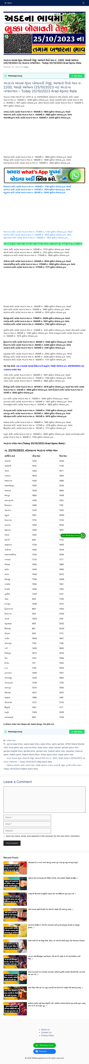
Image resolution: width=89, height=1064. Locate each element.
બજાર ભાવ (11, 740)
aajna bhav (46, 744)
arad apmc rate (16, 747)
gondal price (29, 751)
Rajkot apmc (15, 754)
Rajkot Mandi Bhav (31, 754)
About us (45, 1029)
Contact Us (46, 1032)
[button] (83, 3)
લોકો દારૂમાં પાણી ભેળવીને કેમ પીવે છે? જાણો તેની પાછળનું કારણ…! (50, 909)
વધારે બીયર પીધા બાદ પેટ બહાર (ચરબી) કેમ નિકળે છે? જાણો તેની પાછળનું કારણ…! (55, 988)
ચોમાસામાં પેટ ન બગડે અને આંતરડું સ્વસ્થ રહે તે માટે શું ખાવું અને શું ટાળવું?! (53, 862)
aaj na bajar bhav (15, 744)
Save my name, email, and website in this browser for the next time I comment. (43, 836)
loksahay (70, 751)
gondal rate (41, 751)
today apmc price (49, 754)
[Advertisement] (44, 138)
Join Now (78, 76)
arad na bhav (30, 747)
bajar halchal (55, 747)
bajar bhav (43, 747)
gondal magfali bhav (12, 751)
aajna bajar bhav (31, 744)
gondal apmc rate (70, 747)
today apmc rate (65, 754)
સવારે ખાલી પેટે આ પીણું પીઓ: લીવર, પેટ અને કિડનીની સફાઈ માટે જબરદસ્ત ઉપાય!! (56, 941)
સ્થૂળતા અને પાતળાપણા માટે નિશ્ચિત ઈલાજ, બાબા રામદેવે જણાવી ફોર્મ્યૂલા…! (53, 878)
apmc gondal (58, 744)
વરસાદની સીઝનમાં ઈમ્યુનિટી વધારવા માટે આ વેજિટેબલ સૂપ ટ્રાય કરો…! (52, 894)
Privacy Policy (47, 1035)
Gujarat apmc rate (56, 751)
